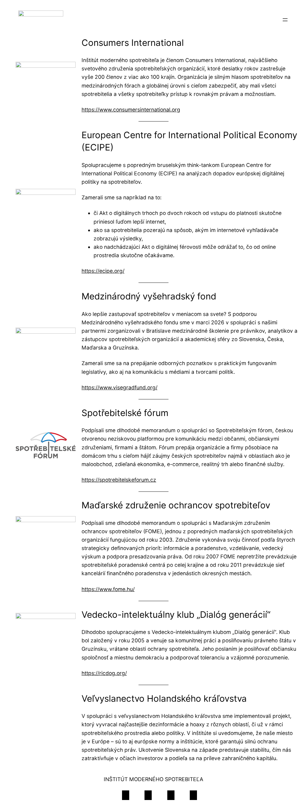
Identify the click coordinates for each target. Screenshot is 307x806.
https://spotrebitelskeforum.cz (119, 480)
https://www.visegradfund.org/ (119, 387)
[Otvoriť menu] (285, 19)
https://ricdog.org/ (104, 673)
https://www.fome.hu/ (108, 589)
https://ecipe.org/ (103, 271)
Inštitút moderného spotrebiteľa (153, 779)
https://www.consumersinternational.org (131, 109)
